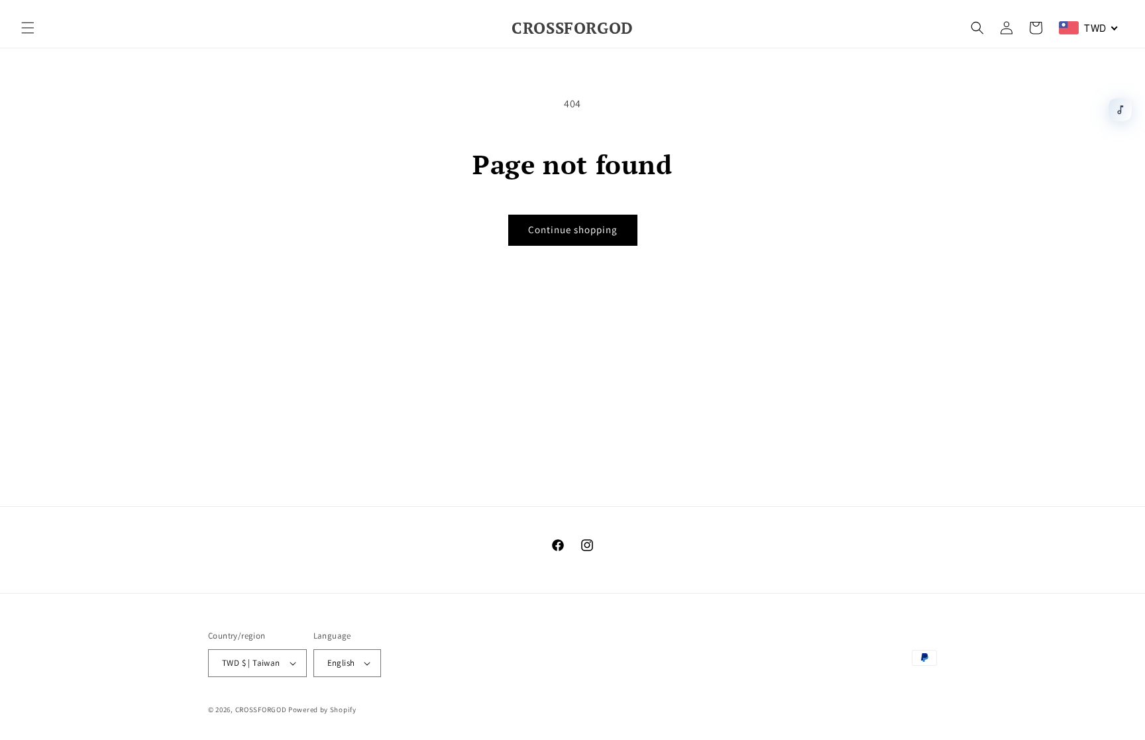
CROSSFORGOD (261, 709)
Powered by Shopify (322, 709)
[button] (27, 27)
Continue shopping (573, 229)
